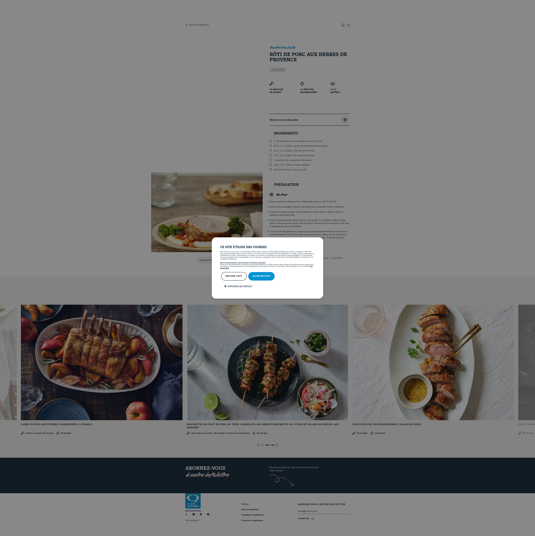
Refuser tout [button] (234, 276)
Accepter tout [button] (261, 276)
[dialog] (267, 268)
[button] (269, 286)
